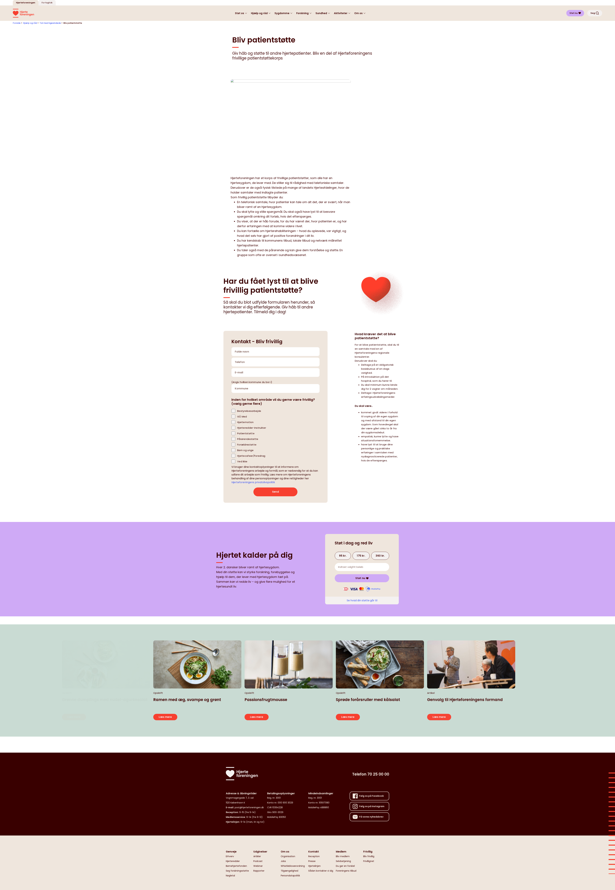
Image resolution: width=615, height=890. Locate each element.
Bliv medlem (343, 856)
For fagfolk (47, 2)
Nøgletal (230, 875)
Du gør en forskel (345, 866)
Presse (312, 861)
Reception (314, 856)
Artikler (257, 856)
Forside (16, 23)
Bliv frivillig (368, 856)
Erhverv (230, 856)
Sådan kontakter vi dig (320, 870)
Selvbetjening (343, 861)
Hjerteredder (233, 861)
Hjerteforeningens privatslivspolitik (253, 482)
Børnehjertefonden (236, 866)
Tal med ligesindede (50, 23)
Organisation (288, 856)
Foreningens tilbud (346, 870)
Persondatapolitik (290, 875)
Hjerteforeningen (25, 2)
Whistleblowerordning (293, 866)
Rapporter (258, 870)
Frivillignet (368, 861)
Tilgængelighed (289, 870)
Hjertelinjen (314, 866)
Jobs (283, 861)
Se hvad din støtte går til (362, 600)
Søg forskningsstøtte (237, 870)
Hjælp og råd (30, 23)
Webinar (258, 866)
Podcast (257, 861)
